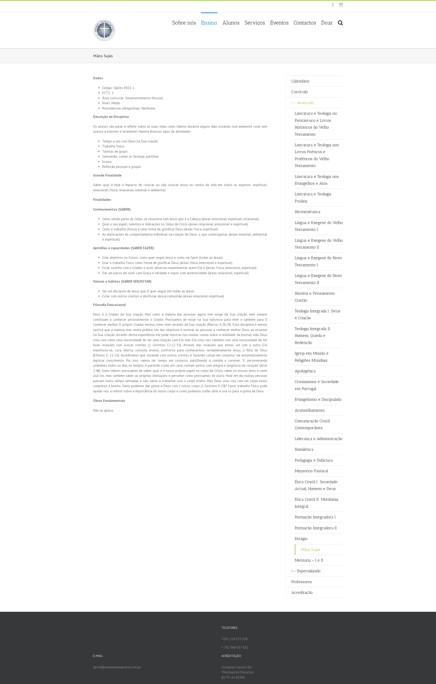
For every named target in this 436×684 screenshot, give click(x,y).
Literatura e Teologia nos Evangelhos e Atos (317, 180)
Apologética (305, 370)
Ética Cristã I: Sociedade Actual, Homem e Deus (316, 485)
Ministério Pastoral (311, 470)
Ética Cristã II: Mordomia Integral (316, 503)
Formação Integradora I (315, 517)
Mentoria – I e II (309, 560)
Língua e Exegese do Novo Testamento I (318, 261)
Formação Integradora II (316, 527)
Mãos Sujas (310, 549)
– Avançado (304, 102)
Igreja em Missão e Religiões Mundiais (312, 357)
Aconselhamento (310, 410)
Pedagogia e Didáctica (314, 460)
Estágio (301, 538)
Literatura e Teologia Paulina (313, 197)
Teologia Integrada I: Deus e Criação (317, 314)
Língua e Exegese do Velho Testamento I (319, 226)
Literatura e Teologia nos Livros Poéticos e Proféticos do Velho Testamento (317, 155)
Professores (301, 581)
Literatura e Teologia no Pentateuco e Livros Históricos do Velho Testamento (316, 124)
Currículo (299, 91)
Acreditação (302, 592)
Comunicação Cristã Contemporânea (312, 424)
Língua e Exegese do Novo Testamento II (318, 279)
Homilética (304, 449)
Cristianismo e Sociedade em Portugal (317, 385)
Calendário (300, 81)
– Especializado (307, 570)
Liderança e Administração (318, 438)
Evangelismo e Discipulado (318, 399)
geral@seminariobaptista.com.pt (160, 6)
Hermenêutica (307, 211)
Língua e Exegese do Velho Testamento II (319, 244)
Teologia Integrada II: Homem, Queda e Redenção (313, 335)
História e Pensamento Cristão (315, 297)
